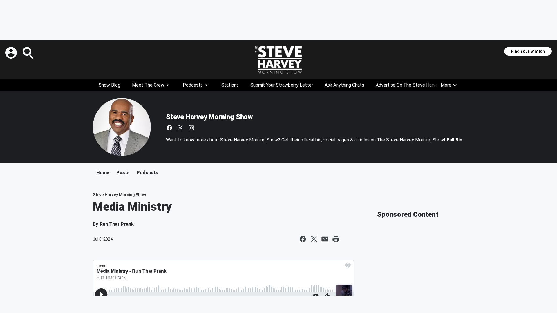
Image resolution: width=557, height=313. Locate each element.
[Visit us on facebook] (169, 127)
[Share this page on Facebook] (303, 239)
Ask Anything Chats (344, 85)
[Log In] (11, 53)
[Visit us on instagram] (191, 127)
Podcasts (193, 85)
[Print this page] (336, 239)
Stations (230, 85)
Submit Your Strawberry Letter (281, 85)
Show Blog (109, 85)
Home (102, 172)
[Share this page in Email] (325, 239)
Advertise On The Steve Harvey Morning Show (423, 85)
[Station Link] (278, 59)
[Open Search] (28, 53)
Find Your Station (528, 51)
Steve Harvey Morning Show (209, 117)
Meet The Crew (148, 85)
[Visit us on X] (180, 127)
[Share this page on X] (314, 239)
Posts (123, 172)
